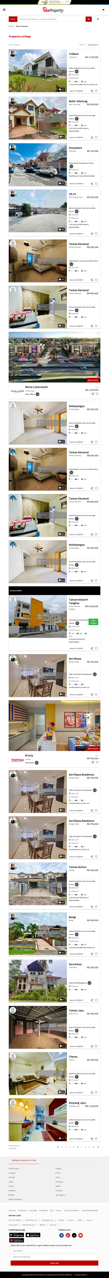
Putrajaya (59, 1182)
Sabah (58, 1186)
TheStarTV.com (31, 1220)
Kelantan (12, 1190)
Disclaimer (43, 1210)
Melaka (11, 1195)
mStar (79, 1220)
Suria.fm (52, 1225)
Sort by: (82, 45)
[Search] (89, 19)
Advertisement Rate (90, 1210)
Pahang (58, 1168)
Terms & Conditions (71, 1210)
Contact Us (22, 1210)
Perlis (58, 1177)
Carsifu (61, 1220)
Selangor (12, 1173)
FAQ (51, 1210)
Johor (11, 1182)
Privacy (59, 1210)
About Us (12, 1210)
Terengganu (60, 1195)
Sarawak (59, 1190)
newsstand (13, 1225)
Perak (58, 1173)
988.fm (42, 1225)
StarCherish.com (28, 1225)
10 (93, 1147)
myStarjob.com (48, 1220)
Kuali (89, 1220)
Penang (12, 1177)
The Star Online (15, 1220)
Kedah (11, 1186)
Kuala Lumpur (14, 1168)
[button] (13, 19)
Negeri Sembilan (15, 1199)
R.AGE (70, 1220)
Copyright (33, 1210)
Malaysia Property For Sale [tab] (24, 1160)
